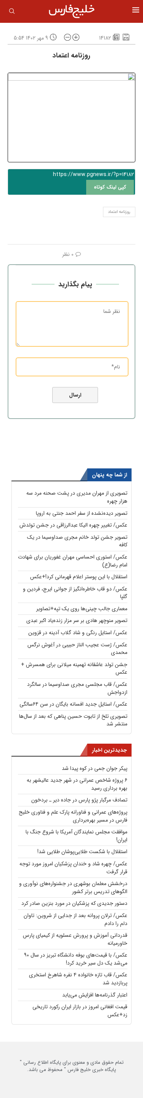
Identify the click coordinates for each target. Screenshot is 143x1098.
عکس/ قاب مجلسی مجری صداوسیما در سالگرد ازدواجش (77, 688)
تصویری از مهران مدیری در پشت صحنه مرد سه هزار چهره (76, 497)
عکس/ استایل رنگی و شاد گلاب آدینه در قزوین (77, 632)
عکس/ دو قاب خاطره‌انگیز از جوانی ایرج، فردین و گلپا (75, 593)
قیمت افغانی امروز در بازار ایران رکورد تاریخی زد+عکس (79, 1011)
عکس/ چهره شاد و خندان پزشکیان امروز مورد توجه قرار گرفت (73, 868)
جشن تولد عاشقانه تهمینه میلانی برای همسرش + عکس (74, 668)
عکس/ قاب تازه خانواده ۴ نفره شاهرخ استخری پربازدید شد (78, 979)
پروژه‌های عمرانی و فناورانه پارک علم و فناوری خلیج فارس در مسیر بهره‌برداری (73, 816)
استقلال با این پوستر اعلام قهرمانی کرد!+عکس (78, 577)
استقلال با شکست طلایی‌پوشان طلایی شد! (82, 851)
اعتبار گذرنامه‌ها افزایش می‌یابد (94, 995)
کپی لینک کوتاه (110, 187)
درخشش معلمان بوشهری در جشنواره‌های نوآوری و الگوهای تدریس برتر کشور (73, 887)
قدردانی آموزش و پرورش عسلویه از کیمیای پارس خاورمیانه (75, 939)
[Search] (12, 12)
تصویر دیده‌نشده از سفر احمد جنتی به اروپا (81, 513)
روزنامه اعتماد (119, 212)
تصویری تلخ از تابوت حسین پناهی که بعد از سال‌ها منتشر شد (73, 720)
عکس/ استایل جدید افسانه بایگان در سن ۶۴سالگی (73, 704)
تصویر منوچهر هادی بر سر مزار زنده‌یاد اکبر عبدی (76, 620)
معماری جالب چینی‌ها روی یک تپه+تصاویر (81, 609)
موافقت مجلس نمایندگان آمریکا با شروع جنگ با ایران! (76, 836)
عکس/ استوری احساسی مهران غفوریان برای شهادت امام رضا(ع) (72, 561)
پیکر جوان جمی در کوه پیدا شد (94, 768)
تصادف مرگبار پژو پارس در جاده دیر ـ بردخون (79, 800)
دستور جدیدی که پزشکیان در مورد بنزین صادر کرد (74, 903)
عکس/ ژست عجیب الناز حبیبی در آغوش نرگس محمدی (77, 649)
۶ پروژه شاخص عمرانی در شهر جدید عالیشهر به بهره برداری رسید (77, 784)
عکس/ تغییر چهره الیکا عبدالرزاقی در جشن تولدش (73, 525)
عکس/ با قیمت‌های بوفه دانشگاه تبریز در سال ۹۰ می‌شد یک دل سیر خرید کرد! (75, 959)
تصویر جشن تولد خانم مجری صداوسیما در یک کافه (77, 541)
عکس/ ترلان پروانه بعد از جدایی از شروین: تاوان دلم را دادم (75, 919)
